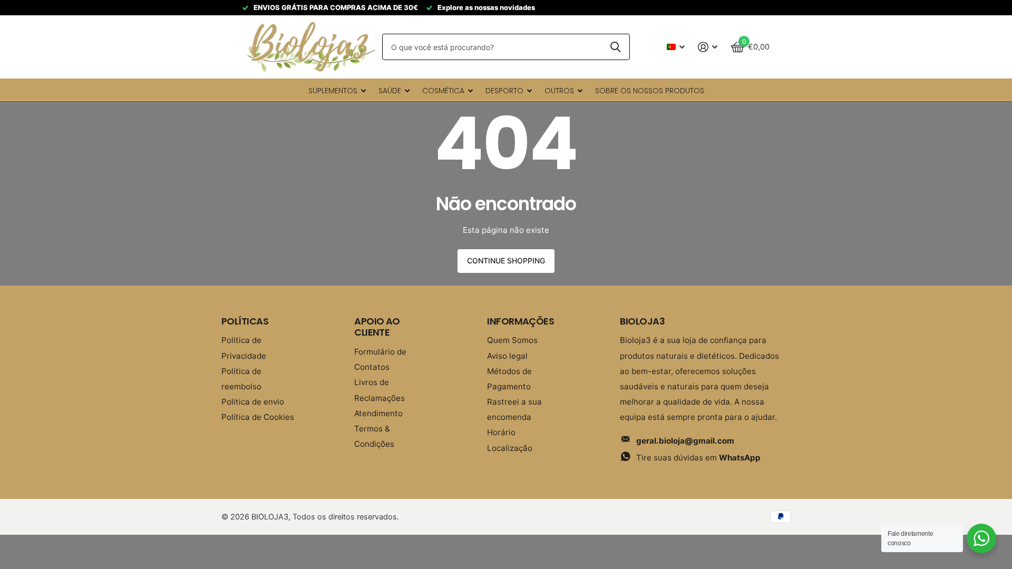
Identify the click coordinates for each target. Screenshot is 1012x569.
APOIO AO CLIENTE (377, 327)
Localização (509, 448)
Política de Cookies (257, 417)
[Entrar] (708, 47)
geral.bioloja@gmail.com (685, 441)
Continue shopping (506, 260)
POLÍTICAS (244, 321)
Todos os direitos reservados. (346, 517)
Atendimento (378, 413)
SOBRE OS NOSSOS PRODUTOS (649, 90)
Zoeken (615, 47)
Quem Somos (512, 340)
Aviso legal (507, 356)
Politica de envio (252, 402)
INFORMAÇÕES (520, 321)
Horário (501, 432)
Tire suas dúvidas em (698, 458)
